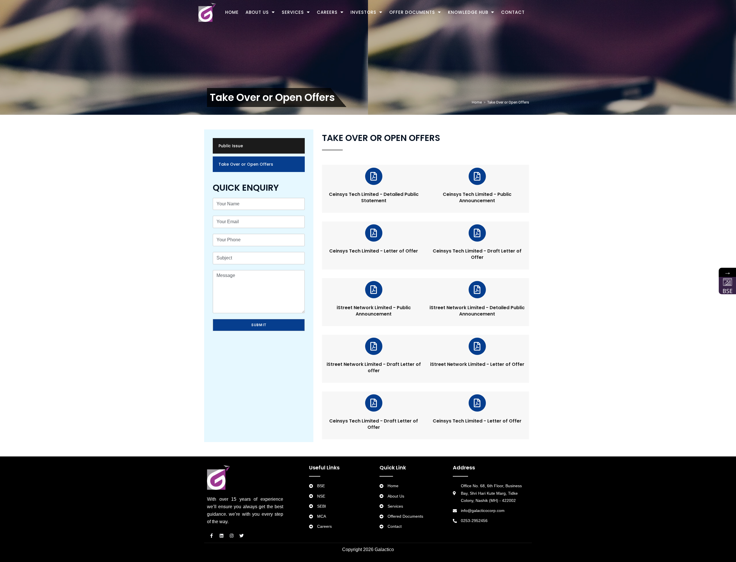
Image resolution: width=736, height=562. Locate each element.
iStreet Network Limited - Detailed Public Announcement (477, 310)
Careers (327, 12)
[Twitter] (241, 535)
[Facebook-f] (211, 535)
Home (232, 12)
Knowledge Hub (468, 12)
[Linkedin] (221, 535)
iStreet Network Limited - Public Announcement (374, 310)
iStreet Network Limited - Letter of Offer (477, 364)
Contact (513, 12)
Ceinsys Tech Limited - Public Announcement (477, 197)
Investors (363, 12)
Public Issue (230, 146)
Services (293, 12)
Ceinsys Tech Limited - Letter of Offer (373, 251)
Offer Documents (412, 12)
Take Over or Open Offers (245, 164)
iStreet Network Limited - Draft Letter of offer (374, 367)
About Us (257, 12)
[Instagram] (231, 535)
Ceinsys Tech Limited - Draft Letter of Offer (477, 254)
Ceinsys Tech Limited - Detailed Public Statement (374, 197)
